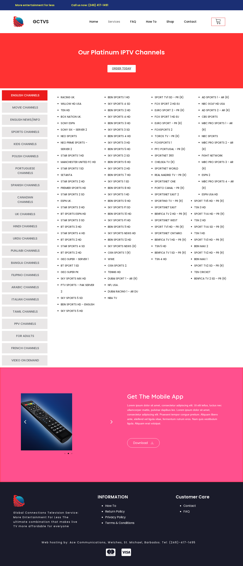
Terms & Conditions (119, 523)
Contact (190, 22)
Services (114, 22)
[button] (25, 422)
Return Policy (115, 511)
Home (93, 22)
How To (151, 22)
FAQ (133, 22)
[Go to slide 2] (68, 453)
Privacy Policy (115, 517)
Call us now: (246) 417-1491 (89, 5)
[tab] (24, 95)
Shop (170, 22)
